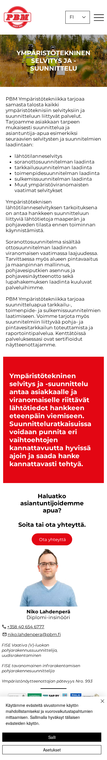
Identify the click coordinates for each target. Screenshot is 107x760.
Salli (52, 737)
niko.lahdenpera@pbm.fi (34, 634)
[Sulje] (99, 704)
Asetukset (52, 750)
